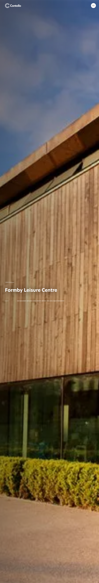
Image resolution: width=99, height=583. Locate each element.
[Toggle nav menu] (93, 5)
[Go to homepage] (49, 5)
